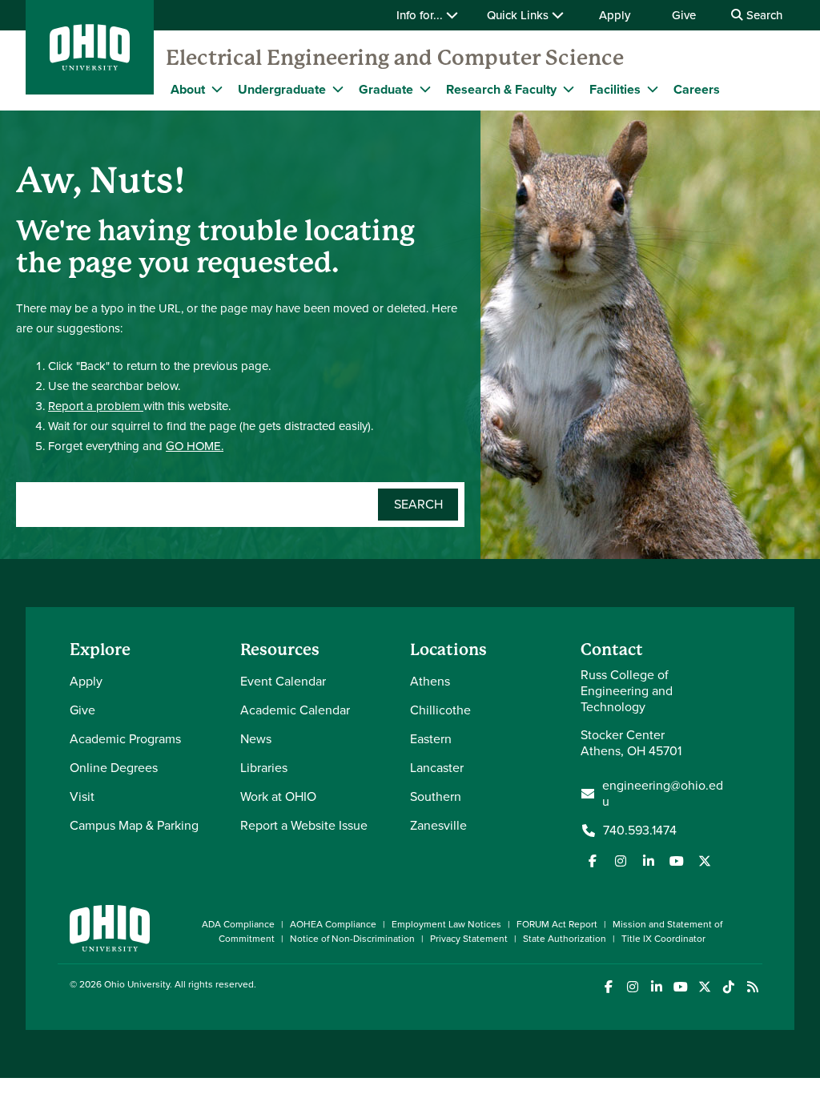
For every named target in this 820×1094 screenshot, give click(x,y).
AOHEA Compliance (333, 924)
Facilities (615, 89)
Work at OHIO (278, 796)
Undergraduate (282, 89)
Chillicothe (440, 710)
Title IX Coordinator (663, 938)
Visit (82, 796)
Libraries (263, 767)
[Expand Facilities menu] (652, 89)
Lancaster (437, 767)
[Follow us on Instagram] (621, 861)
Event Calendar (283, 681)
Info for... (421, 15)
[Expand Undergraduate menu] (338, 89)
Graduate (386, 89)
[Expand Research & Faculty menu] (568, 89)
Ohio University (137, 984)
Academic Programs (125, 739)
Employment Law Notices (446, 924)
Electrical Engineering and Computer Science (395, 58)
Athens (430, 681)
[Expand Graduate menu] (425, 89)
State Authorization (564, 938)
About (188, 89)
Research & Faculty (501, 89)
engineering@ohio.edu (662, 794)
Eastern (431, 739)
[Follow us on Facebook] (593, 861)
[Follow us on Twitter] (705, 861)
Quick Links (519, 15)
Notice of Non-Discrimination (352, 938)
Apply (614, 15)
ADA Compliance (238, 924)
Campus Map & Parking (134, 825)
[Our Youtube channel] (677, 861)
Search (762, 15)
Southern (435, 796)
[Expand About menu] (217, 89)
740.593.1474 (640, 831)
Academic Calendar (295, 710)
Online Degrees (114, 767)
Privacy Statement (469, 938)
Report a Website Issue (304, 825)
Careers (696, 89)
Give (684, 15)
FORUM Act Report (557, 924)
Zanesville (438, 825)
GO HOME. (194, 446)
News (255, 739)
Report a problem (95, 406)
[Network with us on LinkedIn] (649, 861)
